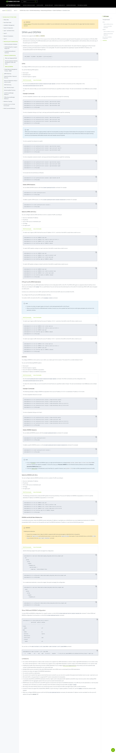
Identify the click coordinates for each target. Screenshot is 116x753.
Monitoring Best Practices (9, 90)
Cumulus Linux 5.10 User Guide (9, 17)
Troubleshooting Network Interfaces (10, 52)
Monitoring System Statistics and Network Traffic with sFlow (11, 62)
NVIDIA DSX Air (49, 5)
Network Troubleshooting (10, 55)
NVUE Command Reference (9, 108)
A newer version (27, 24)
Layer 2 (5, 33)
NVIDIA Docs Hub (24, 10)
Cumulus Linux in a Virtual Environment (9, 105)
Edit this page (106, 16)
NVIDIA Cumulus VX (59, 5)
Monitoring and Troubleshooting (11, 41)
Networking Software (46, 10)
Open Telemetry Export (9, 87)
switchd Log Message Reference (8, 93)
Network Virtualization (8, 36)
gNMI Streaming (7, 73)
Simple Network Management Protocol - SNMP (11, 70)
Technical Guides (82, 5)
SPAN (37, 36)
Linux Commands (37, 80)
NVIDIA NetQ (40, 5)
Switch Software (57, 10)
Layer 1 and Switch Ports (9, 30)
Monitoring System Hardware (11, 44)
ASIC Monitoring (7, 84)
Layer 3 (5, 38)
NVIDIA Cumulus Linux (29, 5)
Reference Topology (8, 101)
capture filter (34, 468)
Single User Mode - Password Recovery (10, 77)
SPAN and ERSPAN (9, 66)
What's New (6, 19)
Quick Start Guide (7, 22)
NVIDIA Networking (34, 10)
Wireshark (33, 462)
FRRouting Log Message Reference (9, 98)
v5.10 (15, 10)
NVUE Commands (27, 80)
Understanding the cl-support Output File (11, 47)
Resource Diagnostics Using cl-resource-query (10, 81)
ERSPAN (43, 36)
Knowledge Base (71, 5)
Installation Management (9, 25)
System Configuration (8, 27)
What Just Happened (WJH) (11, 58)
